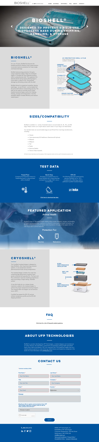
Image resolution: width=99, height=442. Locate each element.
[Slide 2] (49, 43)
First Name (21, 372)
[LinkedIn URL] (22, 431)
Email (19, 387)
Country (52, 387)
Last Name (53, 372)
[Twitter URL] (27, 431)
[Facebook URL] (25, 431)
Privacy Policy (71, 437)
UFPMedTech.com (47, 350)
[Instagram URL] (30, 431)
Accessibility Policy (60, 439)
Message (20, 394)
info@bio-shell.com (60, 435)
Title (19, 379)
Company (52, 379)
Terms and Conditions (60, 437)
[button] (49, 323)
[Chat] (12, 26)
